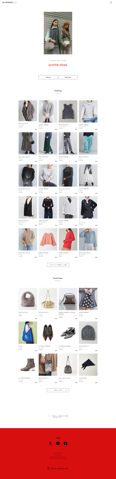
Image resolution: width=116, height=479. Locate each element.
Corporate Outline (58, 452)
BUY (36, 129)
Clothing (48, 77)
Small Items (68, 77)
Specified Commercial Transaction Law (58, 456)
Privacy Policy (58, 454)
